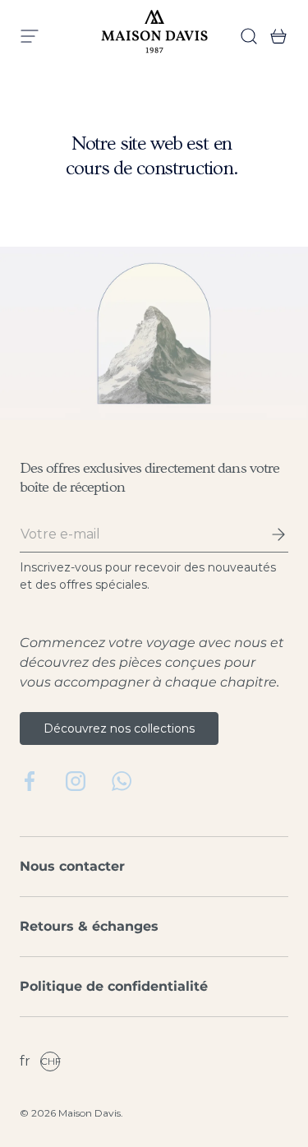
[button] (273, 36)
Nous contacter (72, 866)
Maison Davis (89, 1113)
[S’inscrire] (267, 534)
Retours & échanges (89, 926)
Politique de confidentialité (114, 986)
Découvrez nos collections (119, 728)
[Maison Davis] (154, 36)
